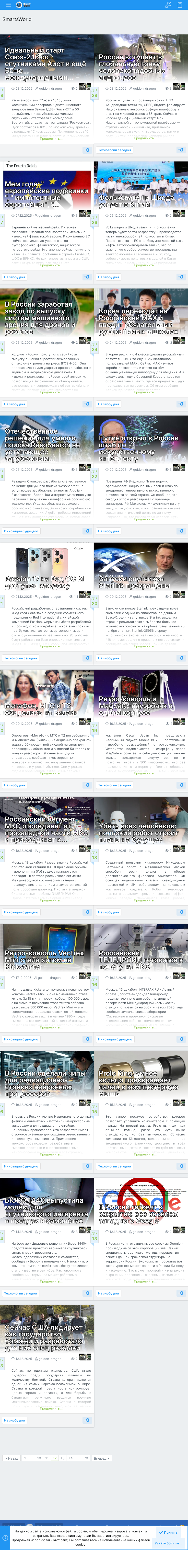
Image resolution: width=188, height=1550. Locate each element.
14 (71, 1458)
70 (86, 1458)
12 (55, 1458)
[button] (8, 5)
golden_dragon (50, 88)
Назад (13, 1458)
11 (47, 1458)
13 (63, 1458)
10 (39, 1458)
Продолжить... (51, 138)
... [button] (31, 1458)
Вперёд (100, 1458)
